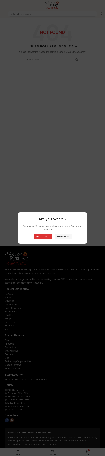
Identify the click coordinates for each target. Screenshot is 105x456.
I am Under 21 (63, 236)
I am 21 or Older (43, 236)
